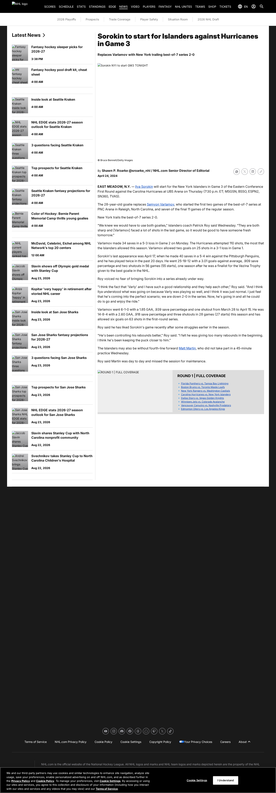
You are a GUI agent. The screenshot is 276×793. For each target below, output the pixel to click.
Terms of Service (107, 788)
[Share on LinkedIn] (253, 171)
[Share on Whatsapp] (236, 171)
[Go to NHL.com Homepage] (26, 6)
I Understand (225, 780)
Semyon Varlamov (160, 204)
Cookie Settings (110, 780)
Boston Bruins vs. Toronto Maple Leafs (203, 387)
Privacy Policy (20, 780)
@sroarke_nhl (139, 171)
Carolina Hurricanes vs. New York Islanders (206, 394)
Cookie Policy (45, 780)
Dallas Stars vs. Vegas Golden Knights (202, 398)
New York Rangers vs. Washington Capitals (205, 390)
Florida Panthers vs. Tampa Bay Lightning (204, 383)
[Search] (261, 6)
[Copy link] (261, 171)
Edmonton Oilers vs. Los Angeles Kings (203, 408)
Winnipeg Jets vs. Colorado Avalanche (203, 401)
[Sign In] (253, 6)
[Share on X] (244, 171)
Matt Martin (187, 348)
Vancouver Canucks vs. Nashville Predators (206, 405)
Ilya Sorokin (144, 187)
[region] (138, 780)
